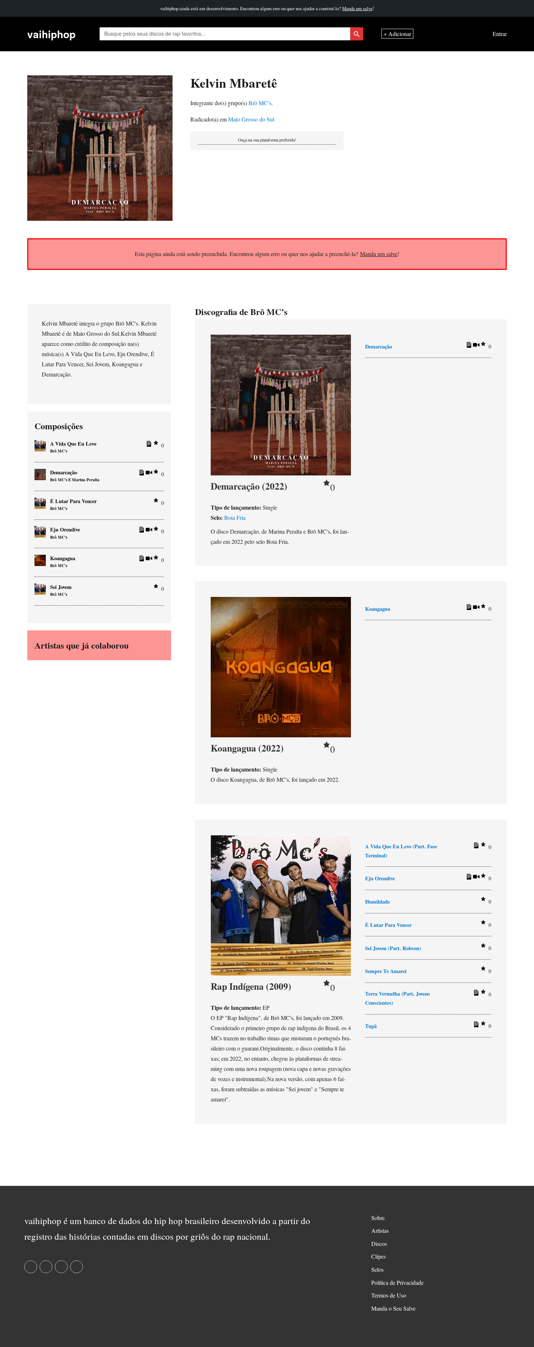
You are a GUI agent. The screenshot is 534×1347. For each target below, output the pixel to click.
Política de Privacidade (397, 1282)
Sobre (378, 1218)
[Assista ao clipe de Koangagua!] (475, 608)
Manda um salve (357, 8)
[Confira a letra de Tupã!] (475, 1026)
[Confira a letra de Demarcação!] (467, 346)
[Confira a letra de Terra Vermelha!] (475, 994)
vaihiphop (51, 34)
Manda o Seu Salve (393, 1308)
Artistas (380, 1230)
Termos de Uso (388, 1295)
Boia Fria (235, 517)
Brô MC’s (259, 103)
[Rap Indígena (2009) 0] (281, 904)
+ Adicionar (397, 34)
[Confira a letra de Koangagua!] (467, 608)
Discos (379, 1243)
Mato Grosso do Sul (251, 119)
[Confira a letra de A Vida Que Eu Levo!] (475, 847)
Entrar (500, 34)
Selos (377, 1269)
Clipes (378, 1256)
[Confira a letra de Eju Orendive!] (467, 878)
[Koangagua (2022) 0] (281, 666)
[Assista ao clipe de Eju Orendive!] (475, 878)
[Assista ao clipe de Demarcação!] (475, 346)
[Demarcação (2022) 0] (281, 404)
